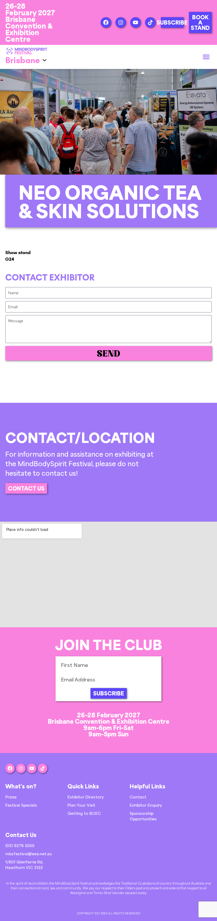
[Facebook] (106, 22)
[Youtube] (135, 22)
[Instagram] (120, 22)
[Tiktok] (150, 22)
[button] (206, 56)
